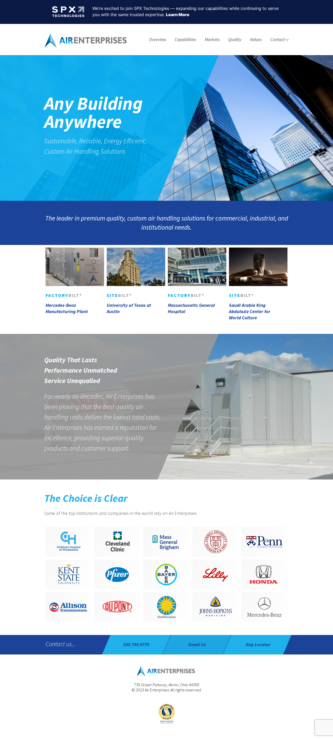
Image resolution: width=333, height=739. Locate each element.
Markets (212, 39)
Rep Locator (258, 644)
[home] (86, 40)
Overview (157, 39)
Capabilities (185, 39)
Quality (234, 39)
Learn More (177, 14)
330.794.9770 (136, 644)
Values (256, 39)
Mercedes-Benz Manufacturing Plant (67, 308)
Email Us (197, 644)
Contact (277, 39)
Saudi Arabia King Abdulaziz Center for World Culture (249, 311)
